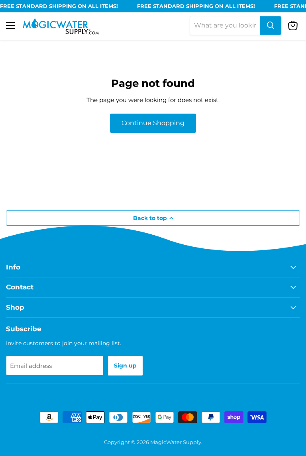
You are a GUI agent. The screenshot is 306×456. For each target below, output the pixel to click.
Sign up (125, 365)
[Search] (270, 25)
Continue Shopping (153, 123)
